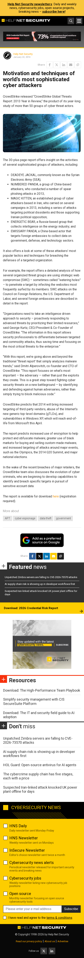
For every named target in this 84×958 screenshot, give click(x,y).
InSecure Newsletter (27, 850)
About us (50, 941)
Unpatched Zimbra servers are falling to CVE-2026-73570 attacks (41, 577)
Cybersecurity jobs (25, 878)
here (56, 496)
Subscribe (71, 909)
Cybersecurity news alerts (31, 862)
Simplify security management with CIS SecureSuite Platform (33, 701)
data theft (45, 518)
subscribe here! (53, 11)
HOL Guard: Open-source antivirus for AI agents (39, 765)
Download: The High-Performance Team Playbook (41, 690)
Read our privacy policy (29, 941)
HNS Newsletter (23, 838)
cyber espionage (25, 518)
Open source (20, 893)
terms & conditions (59, 918)
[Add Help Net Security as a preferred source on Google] (77, 64)
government (63, 518)
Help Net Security (23, 53)
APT (7, 518)
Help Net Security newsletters (30, 4)
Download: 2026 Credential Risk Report (31, 608)
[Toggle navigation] (79, 21)
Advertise (62, 941)
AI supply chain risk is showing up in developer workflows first (40, 584)
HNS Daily (18, 826)
